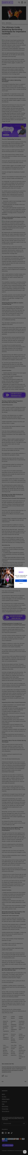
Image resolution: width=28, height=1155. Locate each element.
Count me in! (21, 580)
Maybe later (21, 583)
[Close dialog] (27, 567)
